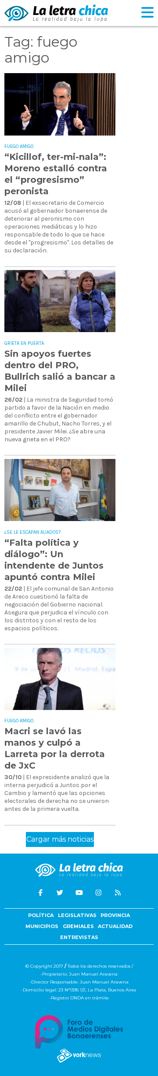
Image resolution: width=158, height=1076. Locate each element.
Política (41, 915)
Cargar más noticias (59, 839)
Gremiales (78, 926)
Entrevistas (79, 937)
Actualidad (115, 926)
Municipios (41, 926)
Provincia (115, 915)
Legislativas (77, 915)
